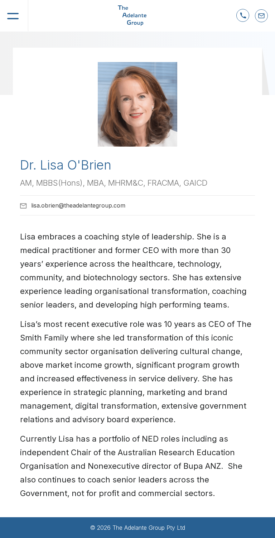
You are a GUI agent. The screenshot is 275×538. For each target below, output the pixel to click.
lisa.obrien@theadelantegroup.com (78, 205)
